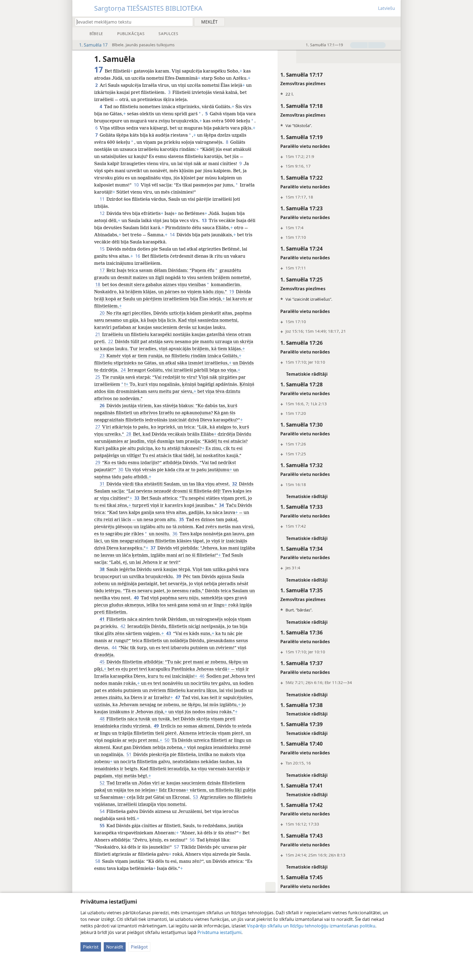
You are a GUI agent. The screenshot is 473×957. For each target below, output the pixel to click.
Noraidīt (114, 947)
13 (204, 220)
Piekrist (91, 947)
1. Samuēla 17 (93, 45)
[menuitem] (394, 21)
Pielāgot (139, 947)
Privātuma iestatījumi (219, 932)
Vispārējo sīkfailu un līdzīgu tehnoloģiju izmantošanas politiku (311, 926)
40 (137, 598)
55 (102, 826)
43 (169, 633)
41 (102, 619)
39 (179, 576)
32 (235, 484)
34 (222, 505)
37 (153, 548)
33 (137, 498)
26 (102, 406)
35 (182, 519)
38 (102, 569)
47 (178, 697)
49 (157, 726)
